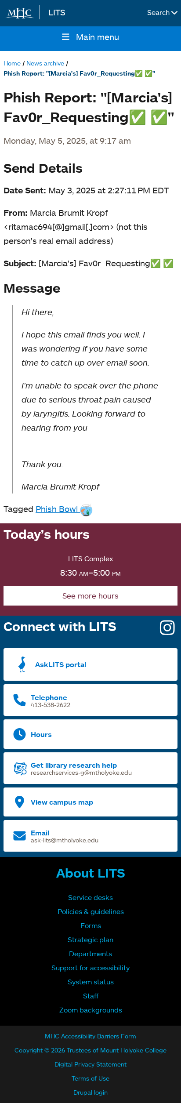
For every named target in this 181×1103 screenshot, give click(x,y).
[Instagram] (167, 631)
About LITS (90, 873)
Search (159, 12)
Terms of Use (90, 1078)
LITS (56, 12)
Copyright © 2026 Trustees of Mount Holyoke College (90, 1050)
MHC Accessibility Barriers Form (90, 1036)
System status (91, 981)
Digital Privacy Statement (90, 1064)
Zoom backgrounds (90, 1009)
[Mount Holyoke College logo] (22, 13)
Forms (90, 925)
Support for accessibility (90, 967)
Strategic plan (90, 939)
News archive (45, 63)
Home (12, 63)
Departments (90, 953)
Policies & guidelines (91, 911)
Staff (90, 995)
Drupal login (90, 1092)
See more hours (90, 595)
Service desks (90, 897)
